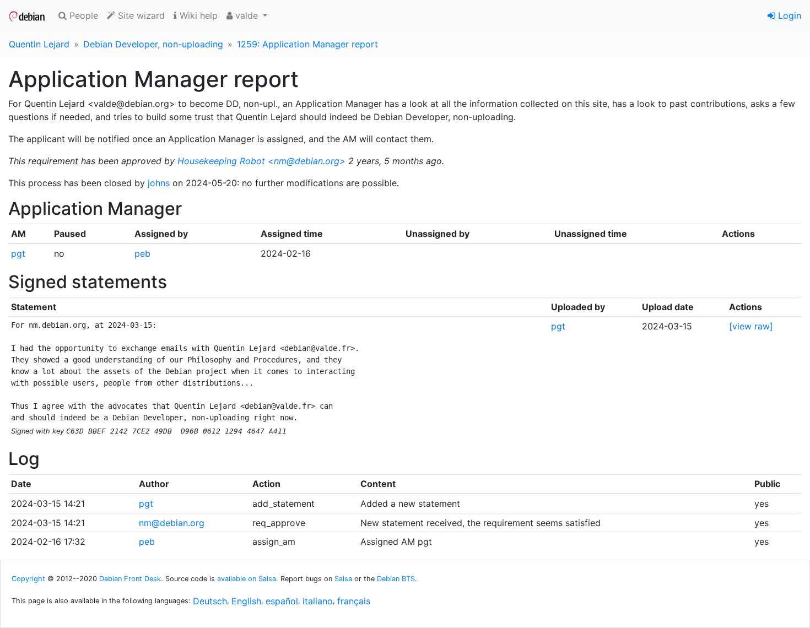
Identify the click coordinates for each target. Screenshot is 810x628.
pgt (18, 253)
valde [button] (247, 15)
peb (142, 253)
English (246, 601)
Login (788, 15)
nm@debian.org (171, 522)
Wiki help (197, 15)
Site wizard (140, 15)
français (353, 601)
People (82, 15)
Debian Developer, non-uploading (153, 44)
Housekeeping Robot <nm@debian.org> (261, 160)
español (282, 601)
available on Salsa (246, 579)
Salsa (343, 579)
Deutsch (210, 601)
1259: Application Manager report (307, 44)
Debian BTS (396, 579)
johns (159, 182)
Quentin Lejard (39, 44)
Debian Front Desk (130, 579)
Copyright (28, 579)
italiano (318, 601)
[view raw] (751, 326)
